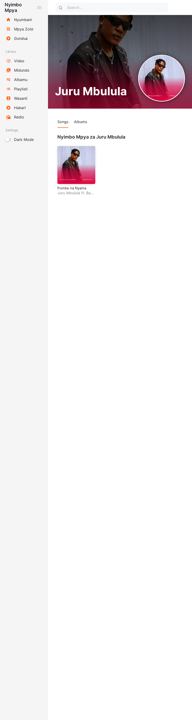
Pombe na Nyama (71, 188)
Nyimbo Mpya (13, 7)
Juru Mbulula (68, 193)
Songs (62, 121)
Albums (80, 121)
